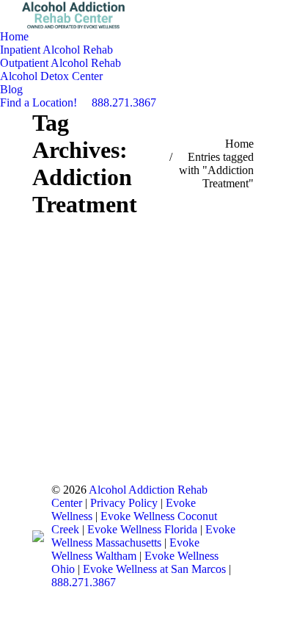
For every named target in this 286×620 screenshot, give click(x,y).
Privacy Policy (124, 503)
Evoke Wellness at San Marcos (156, 569)
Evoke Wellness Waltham (125, 549)
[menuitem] (14, 36)
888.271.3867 (83, 582)
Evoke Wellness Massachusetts (143, 536)
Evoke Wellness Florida (143, 529)
